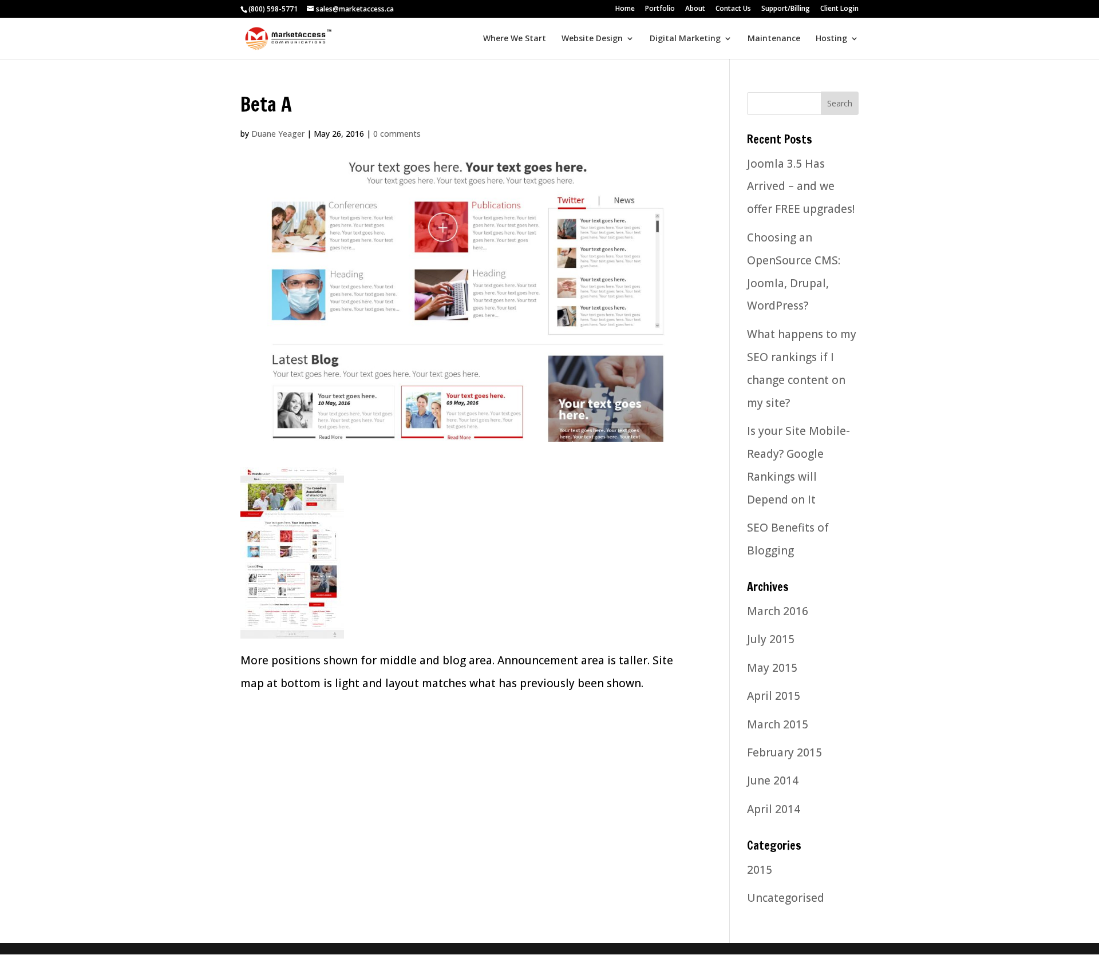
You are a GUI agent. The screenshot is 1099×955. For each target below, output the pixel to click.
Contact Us (733, 9)
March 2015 (777, 724)
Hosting (831, 38)
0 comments (397, 133)
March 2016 (777, 611)
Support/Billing (785, 9)
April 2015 (773, 695)
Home (625, 9)
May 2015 (772, 667)
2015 (759, 869)
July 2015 (770, 639)
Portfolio (660, 9)
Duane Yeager (278, 133)
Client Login (839, 9)
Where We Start (514, 38)
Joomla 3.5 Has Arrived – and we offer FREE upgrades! (801, 186)
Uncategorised (785, 897)
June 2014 (772, 780)
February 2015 (784, 752)
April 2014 (773, 809)
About (695, 9)
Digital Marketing (685, 38)
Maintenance (774, 38)
